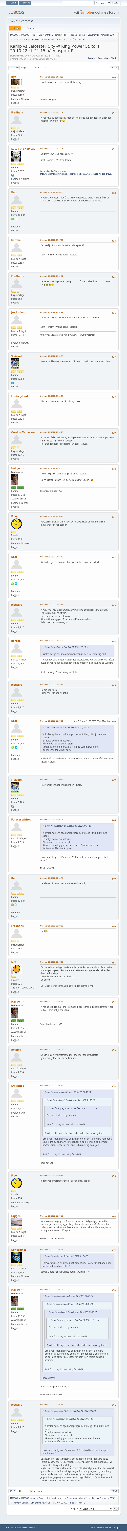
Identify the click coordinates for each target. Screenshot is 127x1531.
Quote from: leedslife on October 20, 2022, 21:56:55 (68, 727)
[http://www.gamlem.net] (12, 338)
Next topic (111, 58)
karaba (16, 240)
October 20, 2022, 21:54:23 (51, 516)
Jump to (74, 1508)
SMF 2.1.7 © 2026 (13, 1528)
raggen (16, 1216)
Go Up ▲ (117, 1527)
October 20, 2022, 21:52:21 (51, 396)
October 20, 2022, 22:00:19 (51, 779)
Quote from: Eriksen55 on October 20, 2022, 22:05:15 (69, 1296)
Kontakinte (18, 1250)
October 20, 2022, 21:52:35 (51, 468)
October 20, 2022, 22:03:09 (51, 962)
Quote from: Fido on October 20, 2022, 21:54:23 (66, 1256)
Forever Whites (21, 819)
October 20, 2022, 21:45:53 (51, 192)
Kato (14, 192)
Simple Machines (28, 1528)
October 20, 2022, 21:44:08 (51, 112)
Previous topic (96, 58)
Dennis (95, 34)
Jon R (66, 34)
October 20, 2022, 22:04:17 (51, 1001)
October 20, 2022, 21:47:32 (51, 240)
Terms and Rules (104, 1527)
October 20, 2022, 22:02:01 (51, 819)
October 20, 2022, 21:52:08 (51, 356)
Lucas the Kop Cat (23, 148)
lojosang (73, 34)
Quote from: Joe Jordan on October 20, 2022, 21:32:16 (73, 1108)
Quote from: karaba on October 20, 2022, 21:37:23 (68, 1092)
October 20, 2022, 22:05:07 (51, 1049)
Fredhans (17, 112)
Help (93, 1527)
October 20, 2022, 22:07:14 (51, 1404)
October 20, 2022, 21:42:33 (51, 77)
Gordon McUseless (23, 432)
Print (114, 67)
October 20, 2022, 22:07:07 (51, 1289)
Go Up (12, 1491)
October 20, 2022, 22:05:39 (51, 1216)
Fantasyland (19, 396)
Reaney (16, 1049)
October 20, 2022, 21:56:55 (51, 604)
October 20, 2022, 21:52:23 (51, 432)
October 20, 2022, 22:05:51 (51, 1249)
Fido (14, 516)
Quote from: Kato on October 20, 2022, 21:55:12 (66, 647)
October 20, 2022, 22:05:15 (51, 1085)
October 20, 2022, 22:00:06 (51, 721)
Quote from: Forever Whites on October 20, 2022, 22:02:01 (71, 1411)
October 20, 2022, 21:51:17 (51, 276)
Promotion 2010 (107, 34)
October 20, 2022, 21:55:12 (51, 556)
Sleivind (16, 356)
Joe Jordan (18, 312)
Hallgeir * (82, 34)
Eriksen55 (17, 1086)
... (43, 67)
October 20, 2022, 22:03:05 (51, 926)
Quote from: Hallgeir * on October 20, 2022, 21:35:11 (71, 1100)
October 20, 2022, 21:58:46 (51, 684)
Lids (89, 34)
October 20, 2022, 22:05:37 (51, 1175)
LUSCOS (16, 12)
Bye (13, 77)
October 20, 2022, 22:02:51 (51, 878)
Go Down (14, 67)
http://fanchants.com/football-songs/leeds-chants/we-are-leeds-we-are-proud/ (76, 173)
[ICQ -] (12, 218)
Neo (14, 962)
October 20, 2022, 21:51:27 (51, 312)
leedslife (16, 604)
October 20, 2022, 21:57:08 (51, 640)
